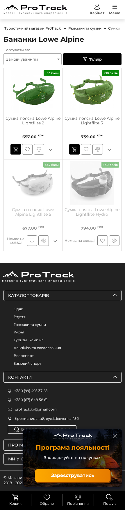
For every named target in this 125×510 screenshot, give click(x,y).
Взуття (20, 317)
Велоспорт (24, 355)
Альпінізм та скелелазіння (37, 348)
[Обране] (47, 497)
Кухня (19, 332)
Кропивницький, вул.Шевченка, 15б (47, 418)
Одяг (18, 309)
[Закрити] (115, 436)
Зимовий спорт (27, 363)
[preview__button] (15, 149)
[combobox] (32, 59)
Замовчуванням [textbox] (22, 59)
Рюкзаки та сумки (30, 324)
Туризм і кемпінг (28, 340)
